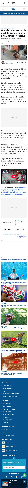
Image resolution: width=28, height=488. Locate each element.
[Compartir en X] (21, 221)
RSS (4, 391)
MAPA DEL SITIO (7, 388)
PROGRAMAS (4, 13)
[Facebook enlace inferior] (16, 477)
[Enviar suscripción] (23, 467)
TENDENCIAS (7, 411)
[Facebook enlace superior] (22, 3)
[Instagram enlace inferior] (22, 477)
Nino (15, 229)
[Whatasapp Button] (25, 475)
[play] (24, 481)
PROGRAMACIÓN (8, 420)
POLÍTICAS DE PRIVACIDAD (10, 396)
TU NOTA (3, 3)
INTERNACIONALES (8, 414)
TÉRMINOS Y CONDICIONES (11, 393)
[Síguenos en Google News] (15, 224)
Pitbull (22, 229)
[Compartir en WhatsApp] (18, 221)
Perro (18, 229)
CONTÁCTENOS (7, 385)
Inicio (2, 25)
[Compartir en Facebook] (15, 221)
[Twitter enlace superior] (19, 3)
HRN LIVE (5, 422)
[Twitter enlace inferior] (6, 477)
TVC (8, 2)
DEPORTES (6, 417)
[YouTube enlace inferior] (11, 477)
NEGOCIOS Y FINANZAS (21, 13)
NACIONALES (11, 13)
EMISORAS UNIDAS (13, 3)
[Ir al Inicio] (13, 9)
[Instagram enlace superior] (24, 3)
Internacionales (8, 25)
